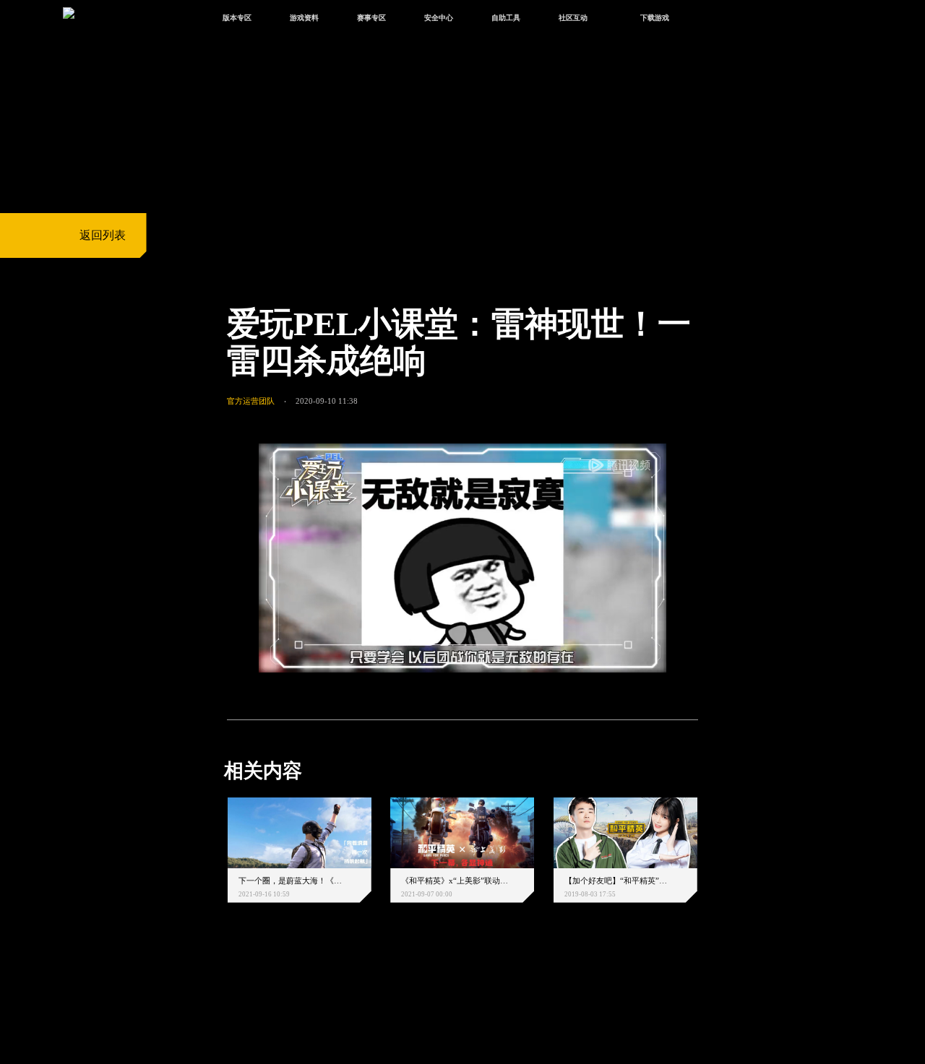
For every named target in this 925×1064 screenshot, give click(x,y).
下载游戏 (654, 18)
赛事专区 (371, 18)
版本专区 (237, 18)
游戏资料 (304, 18)
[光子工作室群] (214, 993)
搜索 (719, 19)
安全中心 (438, 18)
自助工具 (505, 18)
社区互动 (573, 18)
